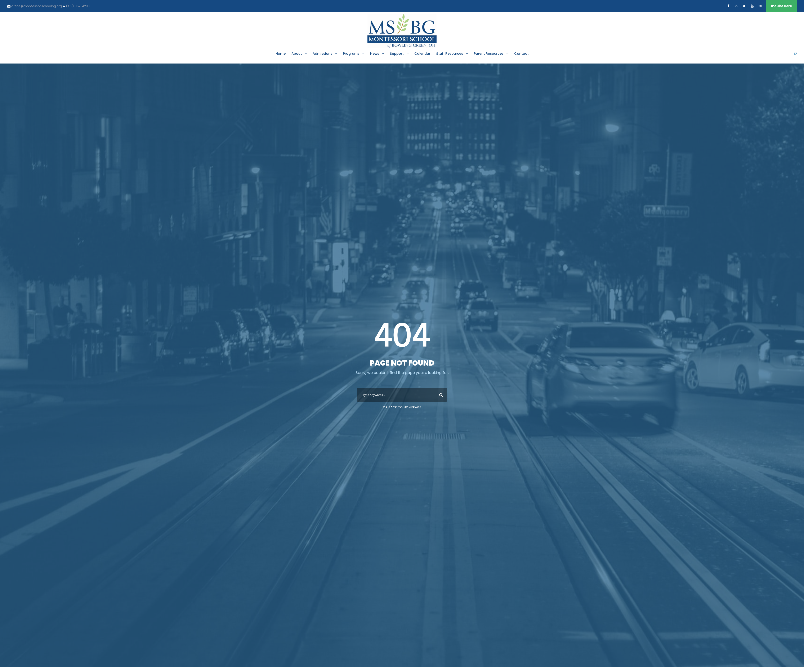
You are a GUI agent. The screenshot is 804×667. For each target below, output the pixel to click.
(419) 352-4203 (78, 6)
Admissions (322, 53)
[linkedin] (736, 6)
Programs (351, 53)
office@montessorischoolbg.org (37, 6)
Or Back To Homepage (402, 407)
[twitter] (744, 6)
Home (281, 53)
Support (397, 53)
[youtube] (752, 6)
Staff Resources (449, 53)
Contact (521, 53)
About (296, 53)
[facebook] (728, 6)
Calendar (422, 53)
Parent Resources (489, 53)
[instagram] (760, 6)
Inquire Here (781, 6)
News (374, 53)
